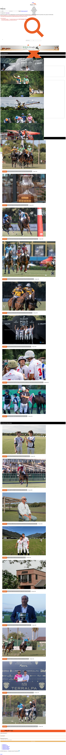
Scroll (1, 754)
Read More (4, 171)
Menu (33, 2)
